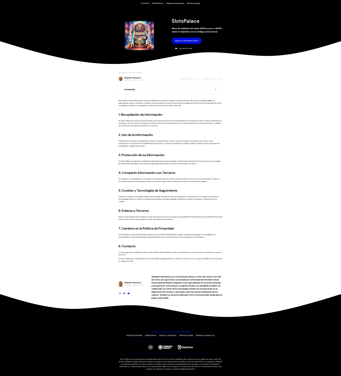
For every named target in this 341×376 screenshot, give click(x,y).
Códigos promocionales (175, 3)
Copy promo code (185, 48)
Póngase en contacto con (205, 335)
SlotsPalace (122, 73)
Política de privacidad (134, 335)
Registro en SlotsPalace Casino (186, 41)
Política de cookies (186, 335)
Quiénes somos (150, 335)
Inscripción (145, 3)
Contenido (129, 89)
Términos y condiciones (167, 335)
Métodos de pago (193, 3)
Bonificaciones (157, 3)
